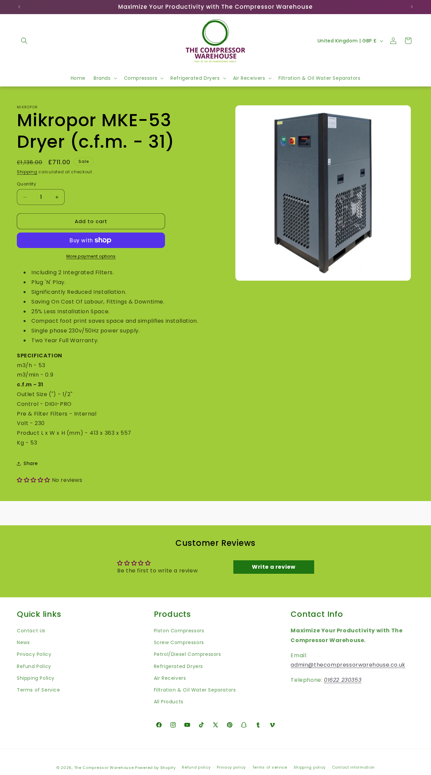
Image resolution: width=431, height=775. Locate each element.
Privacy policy (231, 767)
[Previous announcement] (19, 6)
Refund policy (196, 767)
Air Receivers (170, 677)
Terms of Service (38, 689)
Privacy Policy (34, 654)
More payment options (91, 256)
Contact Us (31, 630)
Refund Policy (34, 666)
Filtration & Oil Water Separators (195, 689)
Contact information (353, 767)
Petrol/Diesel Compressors (187, 654)
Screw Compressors (179, 642)
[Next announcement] (411, 6)
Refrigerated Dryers (178, 666)
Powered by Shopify (155, 767)
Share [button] (31, 463)
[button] (24, 40)
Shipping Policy (36, 677)
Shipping (27, 172)
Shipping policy (310, 767)
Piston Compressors (179, 630)
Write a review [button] (273, 567)
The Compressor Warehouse (104, 767)
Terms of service (269, 767)
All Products (169, 701)
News (23, 642)
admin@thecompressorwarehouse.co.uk (348, 665)
